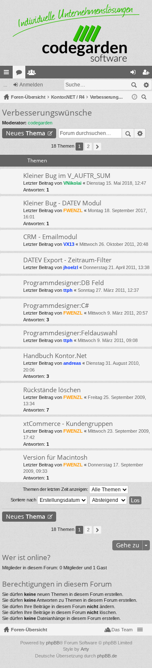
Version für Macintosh (55, 457)
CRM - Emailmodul (50, 237)
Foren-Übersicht (29, 629)
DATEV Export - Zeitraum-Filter (67, 260)
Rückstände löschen (52, 390)
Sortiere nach (24, 499)
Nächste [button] (97, 147)
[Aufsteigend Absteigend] (109, 500)
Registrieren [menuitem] (147, 73)
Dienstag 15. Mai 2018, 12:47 (116, 183)
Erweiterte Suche (146, 85)
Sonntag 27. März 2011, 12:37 (108, 290)
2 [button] (88, 146)
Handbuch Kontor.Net (55, 356)
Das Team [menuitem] (122, 629)
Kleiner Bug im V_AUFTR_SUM (67, 176)
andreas (72, 363)
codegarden (40, 122)
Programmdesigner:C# (56, 306)
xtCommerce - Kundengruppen (68, 424)
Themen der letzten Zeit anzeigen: (56, 489)
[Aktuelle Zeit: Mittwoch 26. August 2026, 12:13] (134, 97)
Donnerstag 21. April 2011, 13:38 (116, 267)
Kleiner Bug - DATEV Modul (62, 203)
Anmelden (31, 85)
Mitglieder (33, 73)
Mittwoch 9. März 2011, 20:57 (118, 312)
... (5, 85)
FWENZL (73, 210)
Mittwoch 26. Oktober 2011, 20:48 (113, 244)
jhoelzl (70, 267)
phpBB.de (107, 655)
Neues (25, 133)
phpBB (53, 642)
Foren (20, 73)
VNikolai (72, 183)
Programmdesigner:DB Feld (63, 283)
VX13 (68, 244)
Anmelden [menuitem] (134, 73)
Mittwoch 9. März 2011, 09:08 (108, 340)
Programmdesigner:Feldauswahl (70, 333)
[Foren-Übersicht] (76, 33)
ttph (68, 290)
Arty (85, 649)
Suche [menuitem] (145, 98)
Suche (134, 85)
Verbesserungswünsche (47, 112)
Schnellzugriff (8, 73)
